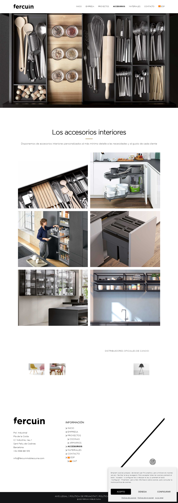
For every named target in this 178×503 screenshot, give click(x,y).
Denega (142, 492)
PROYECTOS (74, 436)
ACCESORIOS (74, 447)
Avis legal (61, 496)
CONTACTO (73, 454)
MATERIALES (74, 450)
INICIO (70, 428)
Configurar (164, 492)
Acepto (121, 492)
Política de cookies (129, 498)
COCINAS (74, 439)
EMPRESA (72, 432)
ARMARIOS (75, 443)
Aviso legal (159, 498)
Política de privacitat (146, 498)
